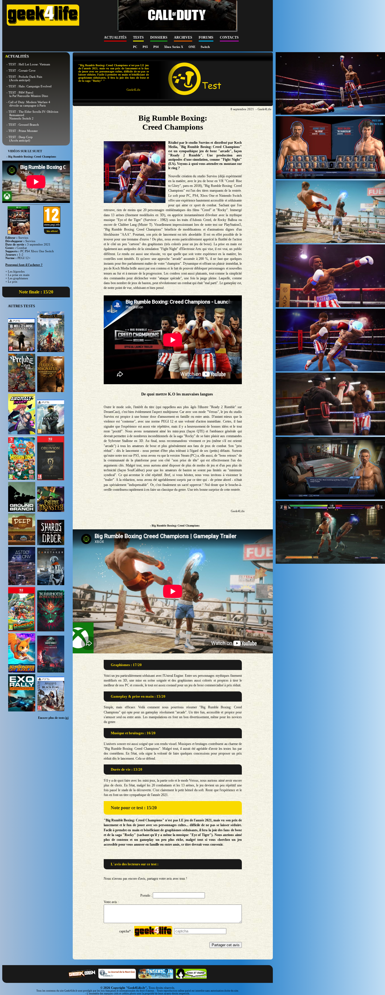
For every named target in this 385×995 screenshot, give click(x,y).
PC (135, 46)
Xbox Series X (174, 46)
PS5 (146, 46)
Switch (205, 46)
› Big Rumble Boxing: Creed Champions (175, 525)
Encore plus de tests (53, 717)
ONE (192, 46)
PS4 (156, 46)
